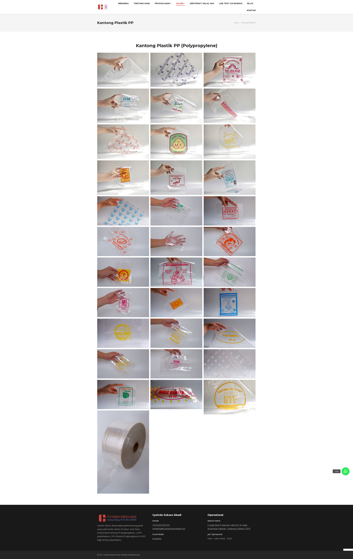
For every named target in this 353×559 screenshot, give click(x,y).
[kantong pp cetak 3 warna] (176, 141)
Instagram (156, 538)
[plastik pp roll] (123, 452)
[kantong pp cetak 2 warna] (230, 106)
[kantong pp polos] (123, 70)
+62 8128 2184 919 (161, 525)
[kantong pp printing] (123, 363)
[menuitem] (123, 3)
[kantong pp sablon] (176, 363)
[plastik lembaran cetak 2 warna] (176, 302)
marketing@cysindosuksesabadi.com (168, 528)
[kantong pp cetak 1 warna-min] (123, 211)
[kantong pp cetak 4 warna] (176, 106)
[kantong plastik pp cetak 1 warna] (176, 272)
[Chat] (345, 471)
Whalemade (135, 555)
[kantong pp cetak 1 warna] (176, 70)
